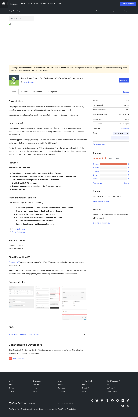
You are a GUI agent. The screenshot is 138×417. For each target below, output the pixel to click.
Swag (85, 391)
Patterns (36, 391)
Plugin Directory (14, 11)
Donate (85, 388)
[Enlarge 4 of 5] (84, 289)
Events (84, 384)
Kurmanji (32, 403)
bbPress (111, 388)
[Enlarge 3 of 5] (57, 289)
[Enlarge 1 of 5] (31, 289)
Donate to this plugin (101, 223)
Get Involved (87, 381)
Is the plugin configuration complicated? (24, 334)
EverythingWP (14, 262)
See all (126, 183)
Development (52, 91)
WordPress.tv (63, 391)
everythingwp (29, 82)
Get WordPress (128, 4)
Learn (60, 381)
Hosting (11, 388)
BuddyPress (112, 391)
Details (13, 91)
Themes (36, 384)
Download (124, 80)
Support (126, 91)
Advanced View (99, 144)
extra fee (114, 138)
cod (127, 133)
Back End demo (18, 232)
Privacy (11, 391)
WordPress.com (113, 381)
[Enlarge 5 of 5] (84, 312)
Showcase (37, 381)
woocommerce (124, 138)
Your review (97, 183)
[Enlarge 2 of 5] (31, 301)
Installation (37, 91)
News (11, 384)
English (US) (125, 128)
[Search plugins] (31, 18)
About (11, 381)
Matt (109, 384)
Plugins (35, 388)
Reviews (24, 91)
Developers (62, 388)
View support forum (101, 201)
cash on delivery (119, 133)
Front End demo (18, 229)
